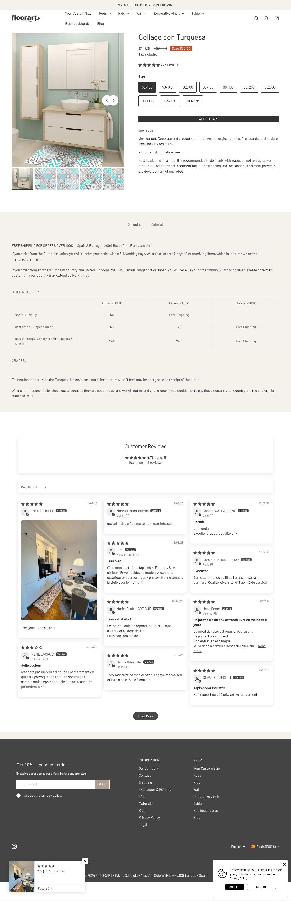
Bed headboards (205, 810)
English (236, 846)
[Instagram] (14, 846)
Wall (196, 789)
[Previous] (107, 100)
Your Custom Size (206, 768)
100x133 (148, 101)
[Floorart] (27, 18)
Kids (196, 782)
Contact (145, 775)
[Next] (113, 100)
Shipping (145, 782)
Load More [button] (145, 716)
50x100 (147, 87)
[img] (32, 504)
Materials (146, 803)
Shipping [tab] (135, 224)
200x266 (192, 101)
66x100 (187, 87)
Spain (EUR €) (266, 846)
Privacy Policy (149, 817)
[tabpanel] (145, 320)
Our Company (149, 768)
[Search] (256, 18)
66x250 (249, 87)
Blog (142, 810)
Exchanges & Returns (155, 789)
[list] (68, 100)
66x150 (208, 87)
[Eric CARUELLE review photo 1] (59, 570)
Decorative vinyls (206, 796)
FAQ (142, 796)
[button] (105, 13)
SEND (102, 784)
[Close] (284, 864)
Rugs (197, 775)
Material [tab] (157, 224)
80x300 (270, 87)
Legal (143, 824)
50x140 (167, 87)
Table (197, 803)
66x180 (228, 87)
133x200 (170, 101)
